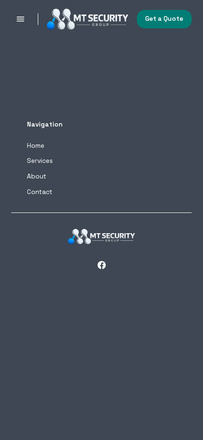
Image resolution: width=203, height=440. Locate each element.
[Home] (87, 19)
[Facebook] (102, 265)
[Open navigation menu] (20, 19)
